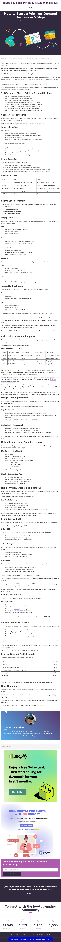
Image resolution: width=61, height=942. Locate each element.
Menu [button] (30, 7)
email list (16, 609)
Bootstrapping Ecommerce (30, 3)
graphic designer (18, 401)
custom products (29, 272)
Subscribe (12, 874)
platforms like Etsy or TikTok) (35, 135)
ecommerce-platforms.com (37, 731)
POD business (31, 84)
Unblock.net (8, 734)
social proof (21, 483)
